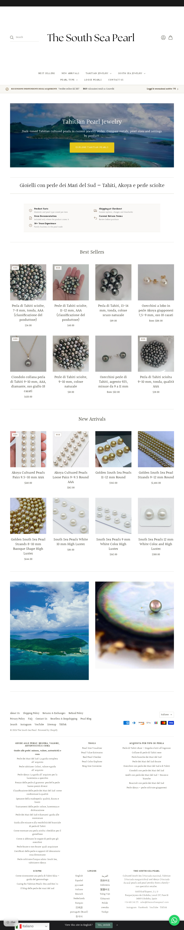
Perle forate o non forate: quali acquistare (37, 847)
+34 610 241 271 (131, 902)
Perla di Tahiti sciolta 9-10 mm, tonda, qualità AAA (156, 381)
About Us (15, 713)
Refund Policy (76, 713)
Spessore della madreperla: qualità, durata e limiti (37, 800)
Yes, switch (104, 925)
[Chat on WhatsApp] (174, 920)
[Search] (12, 37)
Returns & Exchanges (54, 713)
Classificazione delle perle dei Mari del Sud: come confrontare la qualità (37, 792)
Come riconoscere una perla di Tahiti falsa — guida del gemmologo (37, 877)
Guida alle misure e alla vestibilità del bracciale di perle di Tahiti (37, 824)
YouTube (39, 725)
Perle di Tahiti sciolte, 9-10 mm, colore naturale (70, 381)
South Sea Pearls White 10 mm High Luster (71, 542)
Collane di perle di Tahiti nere (146, 753)
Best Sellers (46, 73)
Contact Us (116, 80)
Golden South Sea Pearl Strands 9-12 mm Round (156, 475)
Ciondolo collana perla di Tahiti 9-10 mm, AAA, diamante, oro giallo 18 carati (28, 384)
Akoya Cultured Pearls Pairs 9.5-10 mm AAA (28, 475)
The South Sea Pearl (27, 730)
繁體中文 (105, 889)
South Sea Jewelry (130, 73)
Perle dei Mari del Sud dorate (146, 762)
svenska (105, 907)
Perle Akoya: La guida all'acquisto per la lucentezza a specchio (37, 776)
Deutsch (79, 894)
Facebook (143, 907)
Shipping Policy (31, 713)
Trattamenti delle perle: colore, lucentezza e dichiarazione (37, 808)
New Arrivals (70, 73)
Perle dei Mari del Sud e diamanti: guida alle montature (37, 816)
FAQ (30, 719)
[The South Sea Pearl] (92, 37)
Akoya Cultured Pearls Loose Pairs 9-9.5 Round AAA (71, 477)
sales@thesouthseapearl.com (154, 902)
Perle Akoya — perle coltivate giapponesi (147, 788)
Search (13, 725)
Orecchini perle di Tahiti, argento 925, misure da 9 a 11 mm (113, 381)
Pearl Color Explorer (92, 762)
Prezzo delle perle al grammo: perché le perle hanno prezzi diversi (37, 784)
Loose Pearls (93, 80)
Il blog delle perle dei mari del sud (37, 888)
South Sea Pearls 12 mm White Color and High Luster (155, 544)
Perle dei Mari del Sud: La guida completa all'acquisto (37, 760)
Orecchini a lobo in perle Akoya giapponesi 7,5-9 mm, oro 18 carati (156, 310)
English (79, 876)
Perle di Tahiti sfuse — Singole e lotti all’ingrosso (147, 748)
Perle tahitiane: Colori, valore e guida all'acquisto (37, 768)
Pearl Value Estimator (92, 753)
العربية (105, 876)
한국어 (79, 916)
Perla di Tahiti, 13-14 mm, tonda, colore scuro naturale (113, 310)
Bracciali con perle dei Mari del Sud (146, 783)
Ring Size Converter (92, 766)
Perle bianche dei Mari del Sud (147, 757)
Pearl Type (67, 80)
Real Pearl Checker (92, 757)
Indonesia (105, 885)
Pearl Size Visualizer (92, 748)
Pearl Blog (85, 719)
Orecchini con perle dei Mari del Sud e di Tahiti (146, 766)
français (79, 903)
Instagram (25, 725)
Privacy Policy (17, 719)
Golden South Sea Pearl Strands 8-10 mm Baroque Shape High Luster (28, 546)
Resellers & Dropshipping (63, 719)
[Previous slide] (14, 135)
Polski (105, 903)
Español (79, 880)
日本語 (79, 907)
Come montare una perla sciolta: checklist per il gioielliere (37, 832)
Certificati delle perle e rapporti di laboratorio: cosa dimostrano (37, 853)
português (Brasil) (79, 912)
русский (79, 885)
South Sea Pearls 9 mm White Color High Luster (113, 544)
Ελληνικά (105, 898)
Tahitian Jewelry (97, 73)
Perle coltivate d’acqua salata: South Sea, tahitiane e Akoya (37, 861)
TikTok (62, 725)
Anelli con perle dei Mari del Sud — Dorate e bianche (146, 777)
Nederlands (79, 898)
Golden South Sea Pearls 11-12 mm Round (113, 475)
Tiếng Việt (105, 894)
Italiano (165, 714)
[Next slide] (170, 135)
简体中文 (105, 880)
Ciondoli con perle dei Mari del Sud (146, 770)
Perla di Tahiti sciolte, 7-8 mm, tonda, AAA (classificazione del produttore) (28, 313)
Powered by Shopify (48, 730)
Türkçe (105, 912)
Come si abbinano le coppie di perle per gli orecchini (37, 840)
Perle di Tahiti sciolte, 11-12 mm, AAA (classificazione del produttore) (70, 313)
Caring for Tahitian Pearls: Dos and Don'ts (37, 884)
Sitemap (51, 725)
